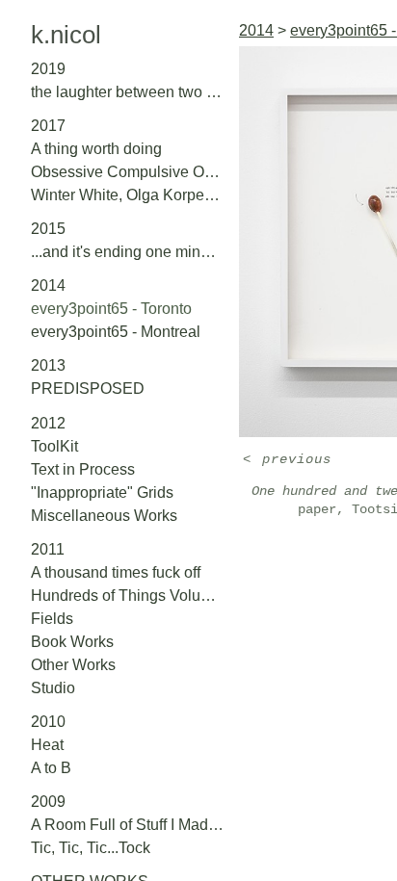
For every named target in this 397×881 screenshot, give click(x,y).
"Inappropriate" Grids (102, 492)
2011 (48, 549)
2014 (48, 285)
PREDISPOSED (88, 388)
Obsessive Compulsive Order (127, 172)
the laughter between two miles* (127, 92)
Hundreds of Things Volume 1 (127, 595)
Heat (47, 745)
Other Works (73, 665)
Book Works (72, 642)
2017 (48, 125)
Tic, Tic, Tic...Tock (90, 848)
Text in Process (83, 469)
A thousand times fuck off (115, 572)
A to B (51, 768)
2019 (48, 69)
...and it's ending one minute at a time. (127, 252)
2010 (48, 721)
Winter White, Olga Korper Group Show (127, 195)
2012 (48, 423)
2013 (48, 365)
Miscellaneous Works (104, 515)
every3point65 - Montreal (115, 332)
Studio (53, 688)
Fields (52, 618)
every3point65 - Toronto (111, 308)
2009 (48, 801)
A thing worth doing (96, 149)
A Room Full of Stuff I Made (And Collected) (127, 824)
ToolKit (54, 446)
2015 (48, 228)
